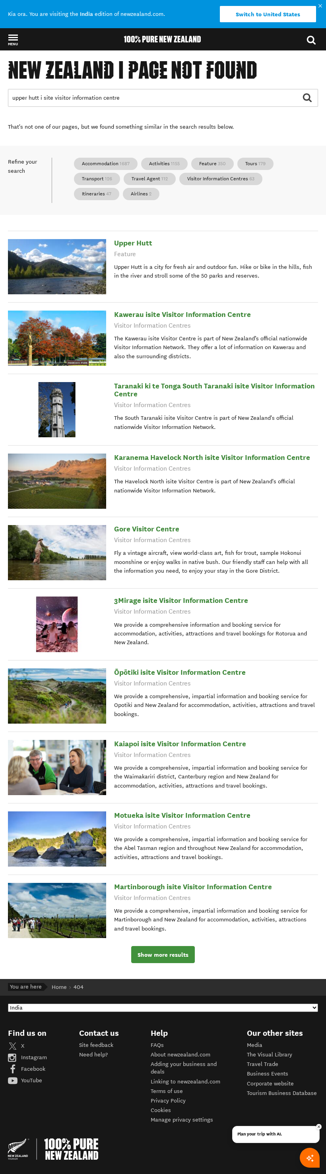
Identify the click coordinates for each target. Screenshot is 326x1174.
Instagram (33, 1057)
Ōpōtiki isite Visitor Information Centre (180, 672)
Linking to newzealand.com (185, 1081)
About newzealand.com (180, 1054)
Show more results (163, 955)
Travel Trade (262, 1064)
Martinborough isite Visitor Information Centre (193, 886)
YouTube (30, 1080)
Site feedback (96, 1045)
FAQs (157, 1045)
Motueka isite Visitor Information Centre (182, 815)
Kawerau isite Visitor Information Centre (182, 314)
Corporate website (270, 1083)
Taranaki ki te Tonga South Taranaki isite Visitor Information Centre (214, 389)
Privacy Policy (168, 1100)
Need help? (93, 1054)
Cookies (161, 1110)
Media (254, 1045)
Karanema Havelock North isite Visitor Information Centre (212, 457)
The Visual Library (269, 1054)
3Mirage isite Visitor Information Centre (181, 600)
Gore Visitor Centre (146, 528)
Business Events (267, 1073)
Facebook (32, 1069)
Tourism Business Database (282, 1093)
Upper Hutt (133, 242)
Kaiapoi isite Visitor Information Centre (180, 743)
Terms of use (167, 1091)
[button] (13, 39)
